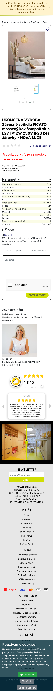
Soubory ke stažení (26, 625)
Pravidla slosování (26, 629)
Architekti (26, 604)
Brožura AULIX (27, 544)
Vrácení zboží (26, 563)
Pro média (26, 527)
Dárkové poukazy (26, 575)
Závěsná (35, 22)
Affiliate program (27, 579)
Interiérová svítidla (19, 22)
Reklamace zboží (26, 567)
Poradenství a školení (26, 608)
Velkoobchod (26, 600)
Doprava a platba (26, 559)
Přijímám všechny (27, 674)
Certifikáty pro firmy (26, 617)
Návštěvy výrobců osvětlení (26, 613)
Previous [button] (3, 406)
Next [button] (50, 406)
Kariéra (26, 540)
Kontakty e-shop (26, 583)
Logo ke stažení (26, 531)
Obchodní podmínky (26, 571)
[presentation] (25, 98)
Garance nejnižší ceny (40, 145)
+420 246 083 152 (30, 496)
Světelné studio (26, 519)
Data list (8, 235)
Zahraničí (26, 640)
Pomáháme (26, 536)
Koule (45, 22)
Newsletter (26, 523)
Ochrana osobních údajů (26, 621)
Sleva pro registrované (26, 554)
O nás (26, 515)
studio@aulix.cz (30, 499)
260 (30, 387)
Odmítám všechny (27, 687)
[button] (19, 102)
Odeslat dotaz (37, 295)
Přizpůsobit (27, 681)
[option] (26, 406)
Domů (5, 22)
